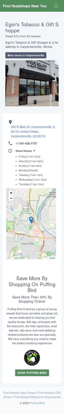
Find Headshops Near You (25, 5)
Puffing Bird (37, 403)
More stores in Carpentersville (26, 55)
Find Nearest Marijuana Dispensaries (37, 397)
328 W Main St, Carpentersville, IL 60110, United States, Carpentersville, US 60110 (33, 131)
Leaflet (52, 257)
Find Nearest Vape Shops (19, 393)
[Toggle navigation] (56, 5)
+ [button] (11, 193)
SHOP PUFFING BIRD (32, 373)
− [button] (11, 198)
